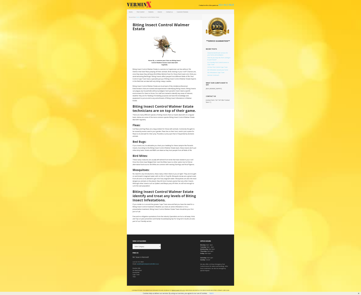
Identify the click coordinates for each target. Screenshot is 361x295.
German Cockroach (213, 75)
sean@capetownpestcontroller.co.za (148, 264)
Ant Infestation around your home (217, 70)
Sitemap (220, 290)
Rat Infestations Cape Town (215, 72)
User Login (226, 290)
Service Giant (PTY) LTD (178, 290)
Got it (211, 293)
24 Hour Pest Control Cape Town (217, 67)
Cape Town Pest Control (139, 4)
